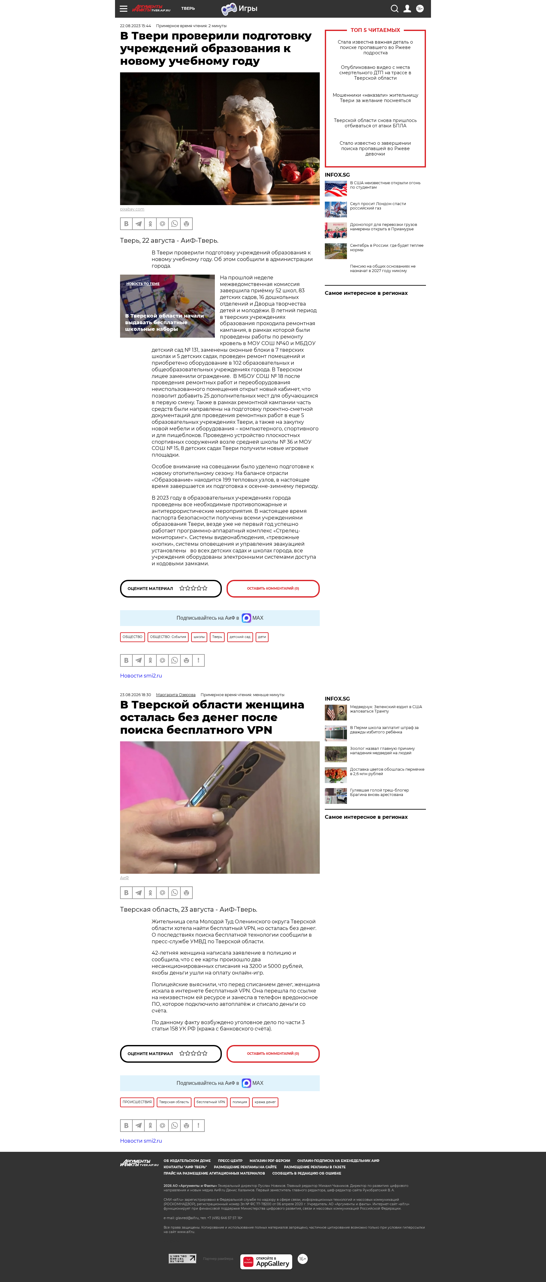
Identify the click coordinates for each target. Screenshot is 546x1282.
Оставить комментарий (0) (273, 588)
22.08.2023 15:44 (135, 25)
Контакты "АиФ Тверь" (185, 1167)
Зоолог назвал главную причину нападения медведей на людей (382, 750)
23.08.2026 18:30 (135, 694)
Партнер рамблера (218, 1259)
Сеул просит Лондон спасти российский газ (378, 206)
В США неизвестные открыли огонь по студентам (385, 185)
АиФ (124, 877)
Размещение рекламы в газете (315, 1167)
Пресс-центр (230, 1161)
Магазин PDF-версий (270, 1161)
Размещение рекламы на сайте (245, 1167)
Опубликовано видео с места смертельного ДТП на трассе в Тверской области (375, 73)
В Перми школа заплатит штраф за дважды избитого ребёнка (384, 730)
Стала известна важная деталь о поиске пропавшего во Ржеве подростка (375, 47)
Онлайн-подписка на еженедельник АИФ (338, 1161)
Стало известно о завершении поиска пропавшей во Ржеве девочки (375, 149)
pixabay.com (132, 209)
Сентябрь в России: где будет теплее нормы (386, 247)
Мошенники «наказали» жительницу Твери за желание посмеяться (375, 98)
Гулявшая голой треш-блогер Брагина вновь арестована (379, 792)
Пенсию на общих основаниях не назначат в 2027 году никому (383, 268)
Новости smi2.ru (141, 676)
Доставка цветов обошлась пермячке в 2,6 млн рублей (387, 771)
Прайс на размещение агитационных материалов (214, 1173)
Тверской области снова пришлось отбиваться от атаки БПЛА (375, 123)
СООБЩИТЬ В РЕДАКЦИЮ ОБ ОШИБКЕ (306, 1173)
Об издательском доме (187, 1161)
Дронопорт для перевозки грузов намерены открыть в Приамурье (383, 226)
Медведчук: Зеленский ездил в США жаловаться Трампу (386, 709)
